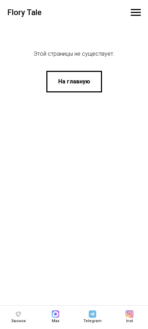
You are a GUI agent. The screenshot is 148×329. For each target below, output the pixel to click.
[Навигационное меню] (136, 12)
